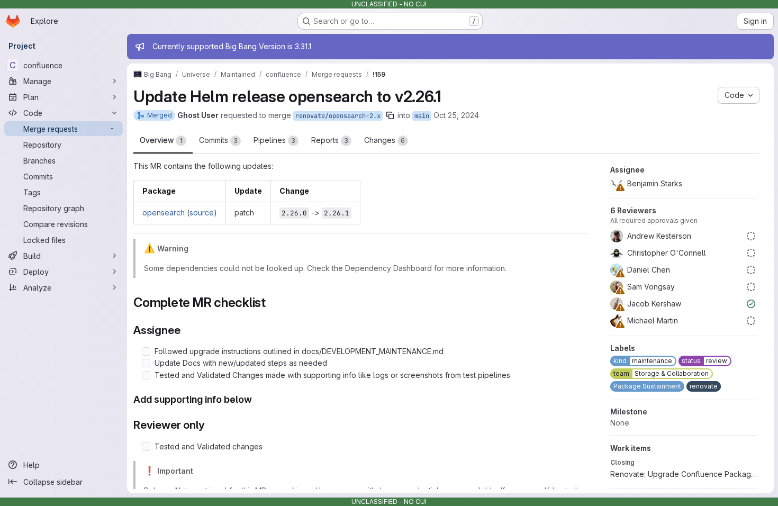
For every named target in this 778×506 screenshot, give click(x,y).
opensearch (163, 212)
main (421, 116)
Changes (384, 139)
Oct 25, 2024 (456, 115)
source (201, 212)
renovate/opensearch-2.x (338, 116)
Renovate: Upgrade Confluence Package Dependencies (683, 473)
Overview (161, 139)
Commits (218, 139)
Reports (329, 139)
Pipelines (274, 139)
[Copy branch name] (390, 115)
